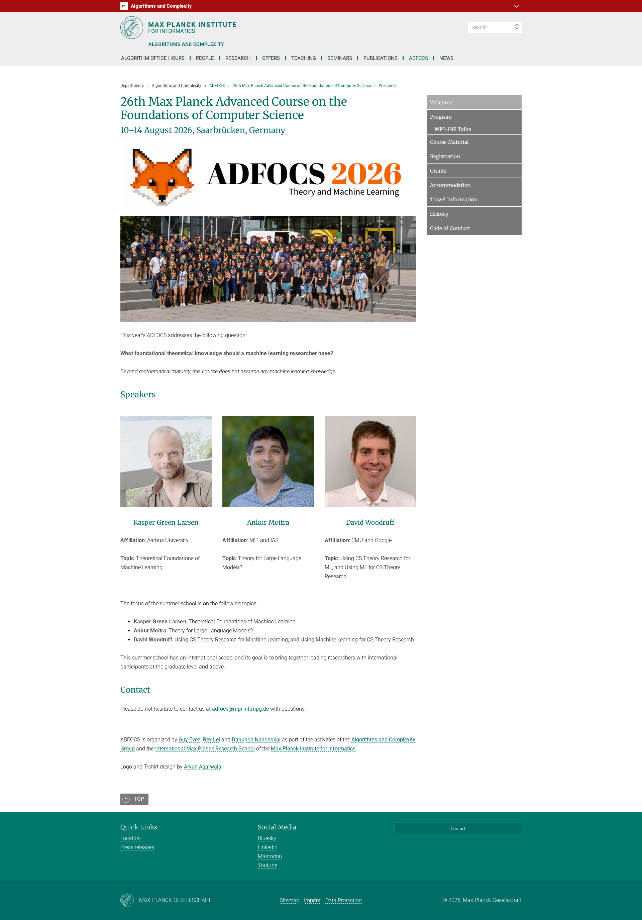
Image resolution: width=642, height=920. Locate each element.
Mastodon (270, 856)
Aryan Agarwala (202, 766)
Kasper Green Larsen (166, 522)
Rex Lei (211, 739)
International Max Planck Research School (205, 748)
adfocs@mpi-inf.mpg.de (240, 709)
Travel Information (453, 199)
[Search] (516, 27)
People (205, 58)
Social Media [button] (277, 827)
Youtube (267, 865)
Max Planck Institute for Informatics (313, 748)
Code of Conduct (450, 228)
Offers (271, 58)
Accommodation (450, 185)
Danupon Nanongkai (256, 739)
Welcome (441, 102)
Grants (438, 171)
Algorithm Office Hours (153, 58)
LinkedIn (268, 847)
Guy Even (190, 739)
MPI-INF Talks (453, 129)
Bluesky (267, 838)
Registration (445, 156)
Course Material (449, 142)
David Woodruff (370, 522)
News (446, 58)
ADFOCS (418, 58)
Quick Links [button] (138, 827)
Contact (458, 828)
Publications (380, 58)
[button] (516, 6)
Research (238, 58)
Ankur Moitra (268, 522)
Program (441, 117)
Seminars (339, 58)
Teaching (303, 58)
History (439, 214)
